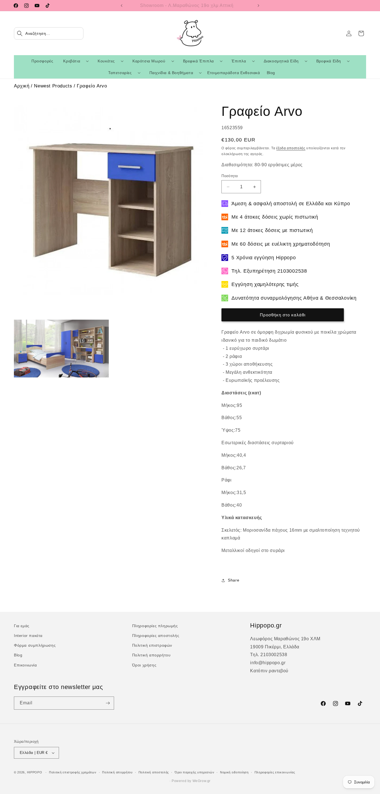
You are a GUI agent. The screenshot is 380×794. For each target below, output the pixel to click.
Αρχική (21, 86)
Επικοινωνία (25, 665)
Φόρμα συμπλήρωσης (35, 645)
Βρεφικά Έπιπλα (198, 61)
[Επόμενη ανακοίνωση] (258, 5)
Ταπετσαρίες (120, 72)
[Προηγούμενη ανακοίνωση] (121, 5)
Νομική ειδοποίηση (234, 772)
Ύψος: (228, 430)
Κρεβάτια (71, 61)
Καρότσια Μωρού (148, 61)
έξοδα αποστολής (290, 148)
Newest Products (53, 86)
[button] (48, 33)
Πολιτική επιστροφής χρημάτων (73, 772)
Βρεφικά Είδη (328, 61)
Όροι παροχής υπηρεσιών (194, 772)
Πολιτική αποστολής (154, 772)
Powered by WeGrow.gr (191, 781)
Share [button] (233, 580)
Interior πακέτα (28, 635)
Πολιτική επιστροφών (152, 645)
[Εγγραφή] (108, 703)
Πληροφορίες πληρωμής (155, 626)
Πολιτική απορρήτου (151, 655)
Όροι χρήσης (144, 665)
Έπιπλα (238, 61)
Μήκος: (229, 405)
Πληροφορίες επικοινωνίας (275, 772)
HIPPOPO (34, 772)
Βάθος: (228, 417)
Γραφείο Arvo (92, 86)
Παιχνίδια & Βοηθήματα (171, 72)
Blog (18, 655)
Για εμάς (21, 626)
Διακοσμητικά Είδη (281, 61)
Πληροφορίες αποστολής (155, 635)
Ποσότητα (229, 176)
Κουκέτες (106, 61)
